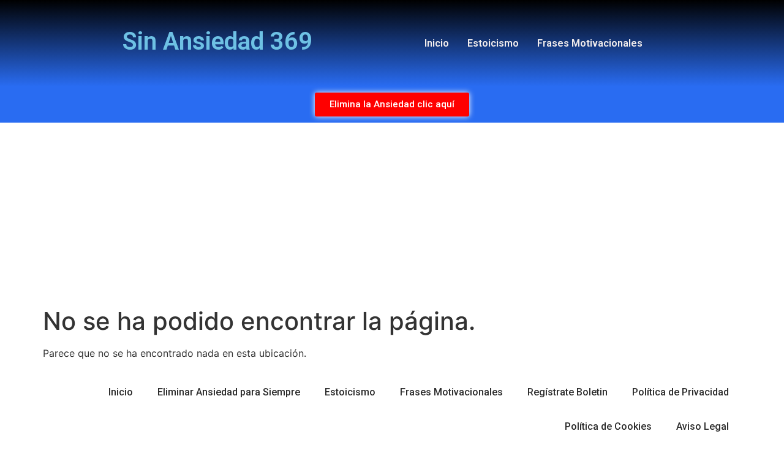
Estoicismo (493, 43)
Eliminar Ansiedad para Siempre (228, 392)
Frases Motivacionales (590, 43)
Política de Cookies (608, 426)
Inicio (436, 43)
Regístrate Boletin (567, 392)
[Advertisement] (392, 214)
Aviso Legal (702, 426)
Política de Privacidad (680, 392)
